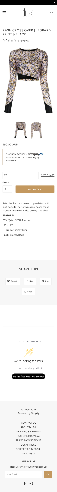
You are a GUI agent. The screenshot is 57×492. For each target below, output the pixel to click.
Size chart (47, 175)
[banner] (28, 12)
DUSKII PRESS (28, 444)
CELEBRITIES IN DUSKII (28, 449)
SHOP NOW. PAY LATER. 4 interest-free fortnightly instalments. (22, 157)
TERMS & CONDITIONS (28, 440)
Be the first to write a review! (28, 376)
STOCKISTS (28, 453)
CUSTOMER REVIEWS (28, 436)
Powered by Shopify (28, 413)
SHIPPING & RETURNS (28, 431)
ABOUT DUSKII (29, 427)
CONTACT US (28, 422)
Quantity (7, 182)
